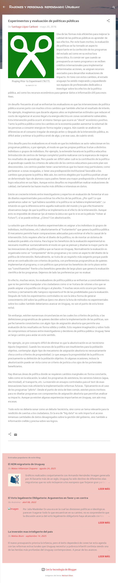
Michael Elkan (67, 576)
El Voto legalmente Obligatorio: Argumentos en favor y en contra (48, 497)
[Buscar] (114, 7)
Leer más (104, 488)
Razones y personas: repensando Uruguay (44, 6)
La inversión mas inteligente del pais (30, 531)
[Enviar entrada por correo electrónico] (15, 435)
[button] (108, 21)
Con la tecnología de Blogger (61, 569)
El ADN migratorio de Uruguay (26, 464)
